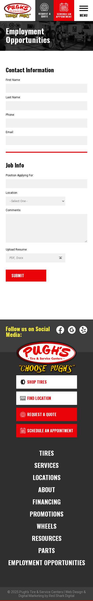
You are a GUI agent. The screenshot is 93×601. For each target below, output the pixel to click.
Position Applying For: (20, 175)
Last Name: (13, 97)
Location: (12, 192)
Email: (10, 132)
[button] (35, 257)
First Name (13, 80)
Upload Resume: (16, 249)
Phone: (10, 114)
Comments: (13, 210)
